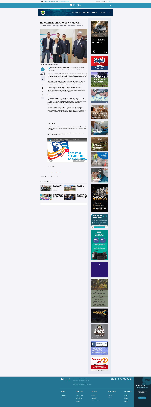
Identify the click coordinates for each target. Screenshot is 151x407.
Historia (125, 394)
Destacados (94, 391)
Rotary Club (57, 176)
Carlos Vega (58, 1)
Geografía (126, 395)
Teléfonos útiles (111, 394)
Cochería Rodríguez (65, 1)
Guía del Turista (79, 391)
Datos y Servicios (112, 391)
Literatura (53, 1)
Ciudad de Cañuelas (79, 395)
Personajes (126, 401)
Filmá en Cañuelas (94, 397)
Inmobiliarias (110, 397)
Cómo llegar (78, 394)
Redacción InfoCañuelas (56, 172)
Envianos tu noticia (64, 397)
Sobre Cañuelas (128, 391)
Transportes (110, 395)
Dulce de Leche (94, 394)
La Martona (93, 395)
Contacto (62, 394)
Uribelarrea (78, 397)
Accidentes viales (47, 1)
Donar (141, 397)
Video (52, 176)
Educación (42, 18)
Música (125, 397)
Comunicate (63, 391)
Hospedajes (78, 401)
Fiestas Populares (79, 398)
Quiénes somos (63, 395)
